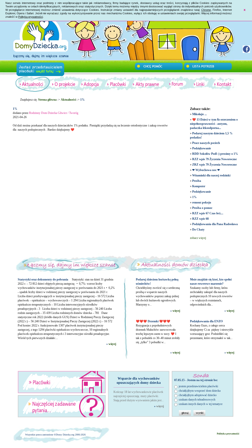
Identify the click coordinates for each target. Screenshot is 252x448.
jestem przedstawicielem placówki (198, 386)
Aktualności (68, 99)
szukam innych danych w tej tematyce (200, 404)
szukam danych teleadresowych (197, 399)
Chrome (206, 9)
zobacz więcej (198, 238)
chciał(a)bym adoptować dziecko (198, 395)
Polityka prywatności (30, 16)
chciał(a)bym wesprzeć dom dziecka (199, 390)
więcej (112, 344)
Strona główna (47, 99)
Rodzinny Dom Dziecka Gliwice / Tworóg (53, 113)
